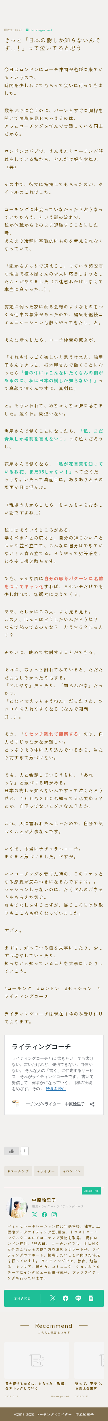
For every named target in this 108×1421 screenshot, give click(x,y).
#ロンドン (72, 1171)
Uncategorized (41, 30)
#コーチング (18, 1171)
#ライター (46, 1171)
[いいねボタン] (11, 1151)
